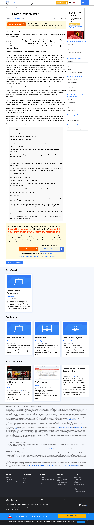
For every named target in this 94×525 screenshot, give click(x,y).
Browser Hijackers (40, 341)
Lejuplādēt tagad (73, 24)
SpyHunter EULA (77, 477)
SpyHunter (8, 477)
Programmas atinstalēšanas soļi (17, 499)
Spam (70, 374)
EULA (48, 27)
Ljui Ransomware (72, 90)
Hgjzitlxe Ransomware (73, 87)
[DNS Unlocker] (47, 373)
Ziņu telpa (59, 477)
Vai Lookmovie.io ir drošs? (74, 120)
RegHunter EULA (77, 479)
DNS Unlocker (42, 382)
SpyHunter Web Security (11, 481)
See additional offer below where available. (37, 27)
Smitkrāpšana (71, 61)
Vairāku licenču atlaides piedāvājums (48, 249)
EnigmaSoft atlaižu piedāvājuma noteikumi (81, 488)
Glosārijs (25, 484)
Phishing (65, 374)
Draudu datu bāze (27, 478)
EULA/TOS (59, 427)
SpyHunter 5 (42, 477)
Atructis (69, 69)
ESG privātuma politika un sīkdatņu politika (79, 485)
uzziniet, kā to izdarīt (19, 428)
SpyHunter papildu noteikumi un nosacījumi (52, 499)
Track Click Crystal (72, 338)
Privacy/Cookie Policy (57, 27)
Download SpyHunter (27, 249)
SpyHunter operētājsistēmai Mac (47, 479)
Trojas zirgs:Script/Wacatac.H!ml (75, 72)
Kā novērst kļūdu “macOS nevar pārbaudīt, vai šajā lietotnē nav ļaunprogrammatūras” (77, 128)
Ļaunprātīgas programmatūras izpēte (34, 3)
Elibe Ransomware (16, 338)
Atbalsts (43, 3)
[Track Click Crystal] (75, 328)
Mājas (18, 3)
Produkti (25, 3)
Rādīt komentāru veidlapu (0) (14, 262)
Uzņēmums (51, 3)
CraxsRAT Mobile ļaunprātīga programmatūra (74, 53)
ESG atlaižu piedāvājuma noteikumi (79, 492)
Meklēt (70, 2)
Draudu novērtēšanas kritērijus (74, 465)
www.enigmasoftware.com (22, 440)
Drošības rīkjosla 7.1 (72, 66)
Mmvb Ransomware (72, 79)
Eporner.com (71, 44)
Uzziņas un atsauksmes (62, 482)
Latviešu (77, 2)
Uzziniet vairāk (34, 522)
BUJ (65, 465)
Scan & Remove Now (14, 24)
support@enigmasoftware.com (54, 448)
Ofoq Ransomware (72, 82)
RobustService (71, 105)
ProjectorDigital (71, 102)
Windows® (44, 253)
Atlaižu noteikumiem (50, 465)
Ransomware (19, 7)
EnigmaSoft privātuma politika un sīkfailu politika (80, 482)
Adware (48, 341)
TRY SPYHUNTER (72, 516)
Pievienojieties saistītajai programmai (62, 480)
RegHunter (42, 483)
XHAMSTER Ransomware (74, 47)
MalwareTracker (26, 480)
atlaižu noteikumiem (78, 427)
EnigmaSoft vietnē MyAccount (80, 448)
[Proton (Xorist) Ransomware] (19, 281)
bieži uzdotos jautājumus (71, 419)
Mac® (50, 253)
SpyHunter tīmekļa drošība (46, 481)
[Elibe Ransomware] (19, 328)
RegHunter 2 (9, 479)
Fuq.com (70, 49)
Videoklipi (25, 482)
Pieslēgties (85, 2)
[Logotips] (10, 2)
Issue (8, 387)
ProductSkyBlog (71, 110)
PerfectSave (71, 107)
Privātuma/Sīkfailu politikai (39, 465)
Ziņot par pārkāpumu (61, 484)
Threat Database (10, 7)
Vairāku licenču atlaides (60, 3)
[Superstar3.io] (47, 328)
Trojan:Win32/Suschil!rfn (73, 63)
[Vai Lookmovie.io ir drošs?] (19, 373)
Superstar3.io (41, 338)
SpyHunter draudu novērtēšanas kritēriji (33, 499)
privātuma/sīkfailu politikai (67, 427)
